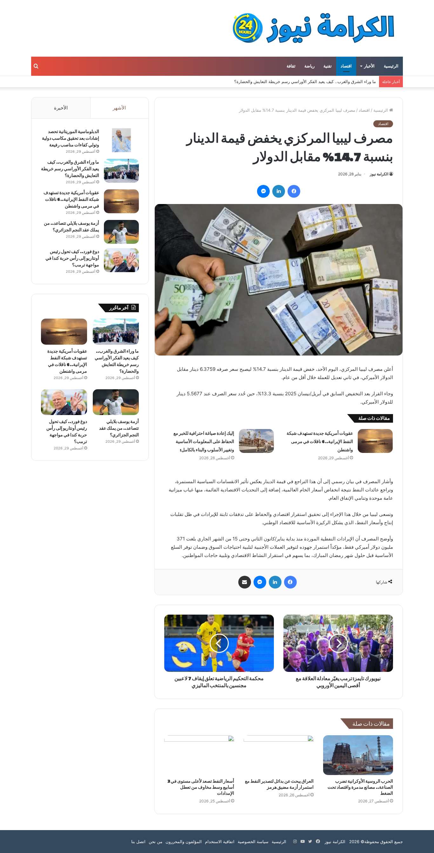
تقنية (327, 66)
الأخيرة (61, 108)
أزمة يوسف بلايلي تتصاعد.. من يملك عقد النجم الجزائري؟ (119, 428)
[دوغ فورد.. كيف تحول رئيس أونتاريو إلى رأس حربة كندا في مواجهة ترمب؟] (121, 260)
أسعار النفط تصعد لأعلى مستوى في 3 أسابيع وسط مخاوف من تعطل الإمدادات (200, 787)
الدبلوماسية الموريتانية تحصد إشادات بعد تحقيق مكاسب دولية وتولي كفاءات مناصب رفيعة (70, 138)
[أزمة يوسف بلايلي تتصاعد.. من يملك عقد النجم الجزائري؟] (121, 232)
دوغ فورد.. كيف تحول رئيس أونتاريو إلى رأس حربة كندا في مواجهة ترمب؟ (72, 258)
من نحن (155, 841)
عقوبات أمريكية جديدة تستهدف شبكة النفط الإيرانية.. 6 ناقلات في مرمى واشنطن (320, 441)
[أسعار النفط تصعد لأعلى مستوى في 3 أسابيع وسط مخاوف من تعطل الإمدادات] (199, 755)
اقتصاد (346, 66)
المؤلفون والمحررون (184, 841)
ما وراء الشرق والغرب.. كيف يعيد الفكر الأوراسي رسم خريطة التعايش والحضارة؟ (305, 81)
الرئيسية (391, 66)
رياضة (309, 66)
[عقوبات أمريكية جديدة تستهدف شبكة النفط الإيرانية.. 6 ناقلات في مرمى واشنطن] (375, 441)
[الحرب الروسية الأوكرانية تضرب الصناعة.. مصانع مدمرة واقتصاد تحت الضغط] (358, 755)
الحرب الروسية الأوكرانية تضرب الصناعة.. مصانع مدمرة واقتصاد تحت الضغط (360, 787)
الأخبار (369, 66)
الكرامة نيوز (379, 174)
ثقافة (291, 66)
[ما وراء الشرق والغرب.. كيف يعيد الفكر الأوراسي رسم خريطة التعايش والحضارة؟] (121, 171)
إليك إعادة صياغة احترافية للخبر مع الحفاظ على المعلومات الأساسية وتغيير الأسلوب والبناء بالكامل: (203, 441)
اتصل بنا (138, 841)
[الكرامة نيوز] (308, 28)
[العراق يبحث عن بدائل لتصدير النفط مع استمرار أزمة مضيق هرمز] (279, 755)
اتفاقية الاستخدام (219, 841)
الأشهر (119, 108)
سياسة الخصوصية (253, 841)
